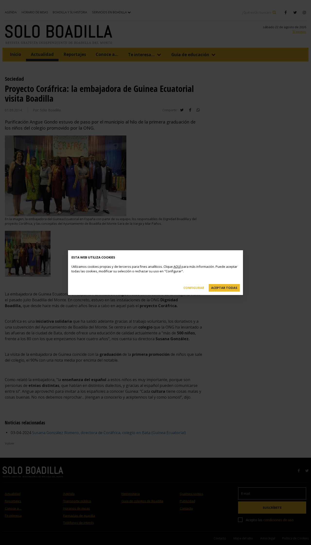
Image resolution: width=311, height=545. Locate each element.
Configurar (193, 288)
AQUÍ (177, 266)
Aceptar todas (224, 288)
